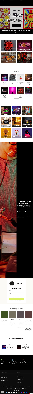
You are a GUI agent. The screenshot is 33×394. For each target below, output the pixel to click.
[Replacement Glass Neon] (27, 118)
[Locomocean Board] (6, 118)
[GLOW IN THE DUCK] (27, 130)
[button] (1, 342)
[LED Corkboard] (6, 130)
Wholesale (14, 386)
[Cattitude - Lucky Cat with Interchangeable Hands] (20, 74)
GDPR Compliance (3, 383)
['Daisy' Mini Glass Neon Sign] (28, 74)
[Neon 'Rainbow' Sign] (28, 87)
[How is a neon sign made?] (12, 311)
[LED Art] (16, 118)
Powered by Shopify (25, 388)
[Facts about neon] (4, 311)
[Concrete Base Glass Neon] (16, 107)
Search (10, 386)
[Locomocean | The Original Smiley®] (24, 42)
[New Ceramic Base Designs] (24, 54)
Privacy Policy (2, 381)
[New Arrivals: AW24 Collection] (20, 311)
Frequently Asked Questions (4, 380)
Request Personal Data (9, 388)
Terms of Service (28, 386)
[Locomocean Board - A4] (12, 74)
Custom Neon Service (21, 386)
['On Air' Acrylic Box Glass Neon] (4, 87)
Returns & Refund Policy (4, 377)
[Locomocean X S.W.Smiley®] (8, 42)
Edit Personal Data (17, 388)
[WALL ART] (27, 107)
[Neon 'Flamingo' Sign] (12, 87)
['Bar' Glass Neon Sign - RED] (20, 87)
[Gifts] (16, 130)
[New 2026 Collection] (8, 54)
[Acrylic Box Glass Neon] (6, 107)
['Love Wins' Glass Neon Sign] (4, 74)
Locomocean (4, 386)
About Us (2, 374)
